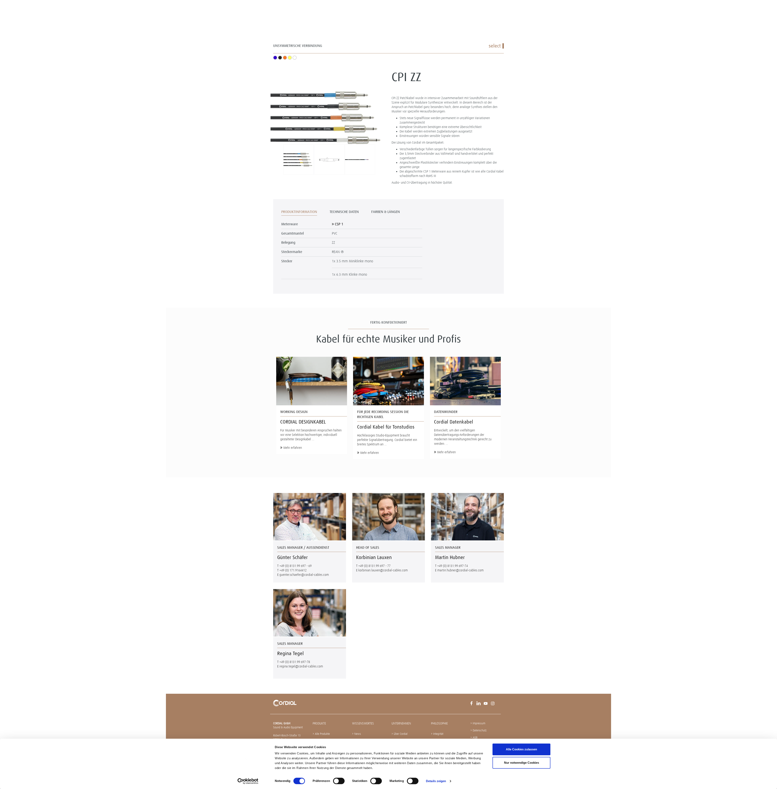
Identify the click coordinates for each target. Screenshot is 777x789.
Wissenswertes (363, 723)
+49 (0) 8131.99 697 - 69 (295, 566)
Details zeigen (436, 781)
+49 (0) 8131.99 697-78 (294, 662)
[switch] (339, 781)
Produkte (319, 723)
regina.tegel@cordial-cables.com (301, 666)
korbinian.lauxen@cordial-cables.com (383, 570)
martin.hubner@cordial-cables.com (460, 570)
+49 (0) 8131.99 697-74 (452, 566)
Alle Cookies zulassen (521, 749)
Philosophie (439, 723)
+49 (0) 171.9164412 (293, 570)
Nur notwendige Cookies (521, 762)
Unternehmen (401, 723)
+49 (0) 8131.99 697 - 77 (374, 566)
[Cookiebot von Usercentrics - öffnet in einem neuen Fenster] (248, 781)
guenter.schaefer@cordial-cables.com (304, 575)
